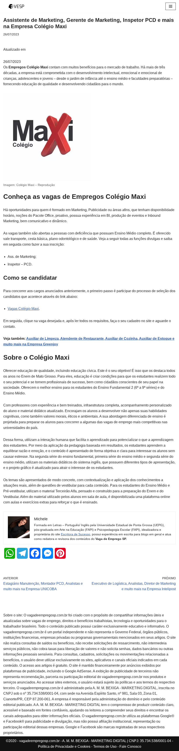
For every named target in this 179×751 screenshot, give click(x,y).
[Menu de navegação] (170, 6)
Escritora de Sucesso (75, 534)
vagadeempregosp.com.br (39, 741)
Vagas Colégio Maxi (23, 308)
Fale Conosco (130, 746)
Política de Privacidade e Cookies (64, 746)
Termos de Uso (105, 746)
